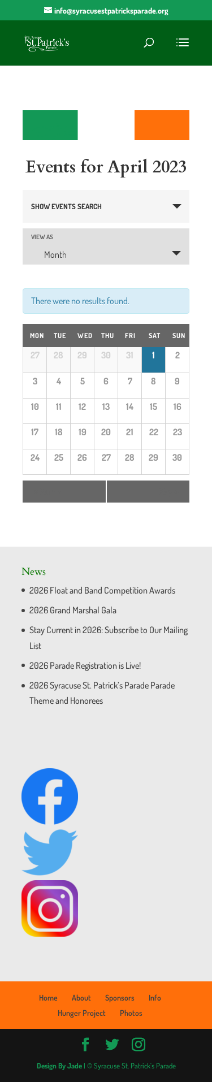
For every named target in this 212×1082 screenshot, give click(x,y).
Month (55, 254)
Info (155, 997)
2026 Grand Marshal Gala (72, 610)
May (168, 491)
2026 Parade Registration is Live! (85, 665)
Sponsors (120, 997)
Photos (131, 1013)
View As (42, 237)
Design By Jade (59, 1065)
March (47, 491)
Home (48, 997)
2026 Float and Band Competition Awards (102, 590)
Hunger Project (82, 1013)
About (81, 997)
